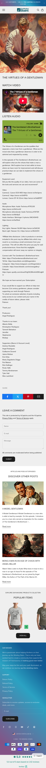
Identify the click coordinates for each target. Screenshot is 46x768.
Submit (9, 459)
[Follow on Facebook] (3, 727)
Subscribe (10, 719)
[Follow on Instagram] (9, 727)
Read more (6, 526)
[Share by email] (38, 396)
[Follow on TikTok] (28, 727)
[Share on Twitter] (18, 396)
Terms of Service (22, 418)
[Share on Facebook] (7, 396)
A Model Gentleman (12, 509)
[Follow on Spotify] (34, 727)
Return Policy (7, 679)
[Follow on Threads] (16, 727)
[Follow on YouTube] (22, 727)
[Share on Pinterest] (28, 396)
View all (23, 635)
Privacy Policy (7, 418)
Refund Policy (7, 683)
